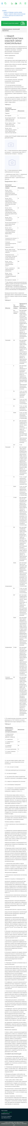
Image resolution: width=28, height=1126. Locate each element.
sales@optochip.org (5, 1113)
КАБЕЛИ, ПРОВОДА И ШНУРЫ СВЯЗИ (13, 12)
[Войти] (25, 4)
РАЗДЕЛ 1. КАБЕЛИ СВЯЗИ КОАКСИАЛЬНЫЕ (14, 14)
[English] (12, 3)
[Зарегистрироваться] (20, 4)
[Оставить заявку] (16, 3)
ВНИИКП (4, 10)
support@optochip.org (5, 1117)
